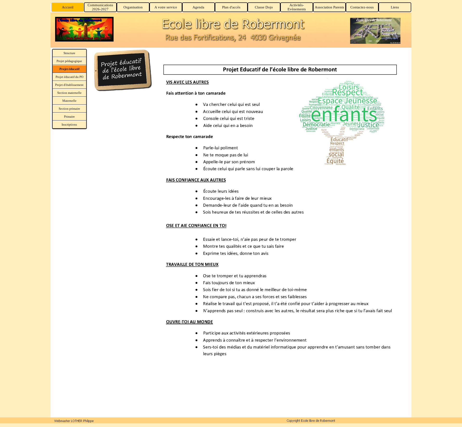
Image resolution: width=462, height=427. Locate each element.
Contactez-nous (362, 7)
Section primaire (69, 108)
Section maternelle (69, 93)
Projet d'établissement (69, 85)
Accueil (67, 7)
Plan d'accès (231, 7)
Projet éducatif (69, 69)
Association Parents (329, 7)
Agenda (198, 7)
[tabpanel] (120, 71)
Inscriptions (69, 124)
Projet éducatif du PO (69, 77)
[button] (74, 420)
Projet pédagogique (69, 61)
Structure (69, 53)
